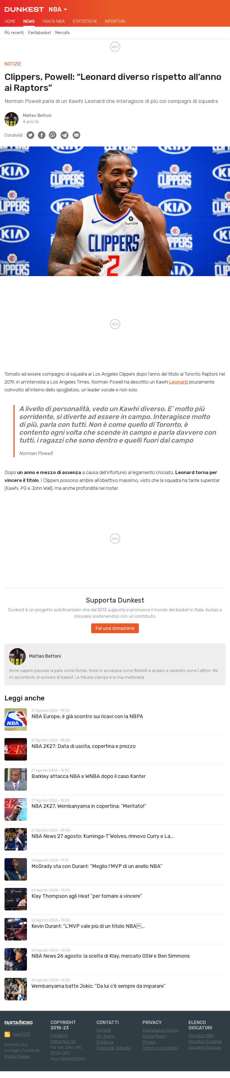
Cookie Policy (154, 1036)
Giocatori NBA (200, 1035)
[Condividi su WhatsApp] (52, 135)
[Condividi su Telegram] (64, 135)
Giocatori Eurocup (204, 1047)
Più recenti (14, 32)
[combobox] (57, 9)
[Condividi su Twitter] (30, 135)
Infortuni (115, 21)
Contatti (103, 1030)
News (29, 21)
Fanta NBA (54, 21)
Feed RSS (21, 1034)
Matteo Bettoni (37, 115)
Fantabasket (39, 32)
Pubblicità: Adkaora (113, 1048)
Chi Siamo (105, 1036)
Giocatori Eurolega (205, 1041)
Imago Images (17, 1056)
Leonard (179, 382)
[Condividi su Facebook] (41, 135)
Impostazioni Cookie (160, 1030)
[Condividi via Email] (76, 135)
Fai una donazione (115, 628)
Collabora (104, 1042)
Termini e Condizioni (160, 1048)
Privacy (149, 1042)
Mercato (62, 32)
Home (9, 21)
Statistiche (85, 21)
